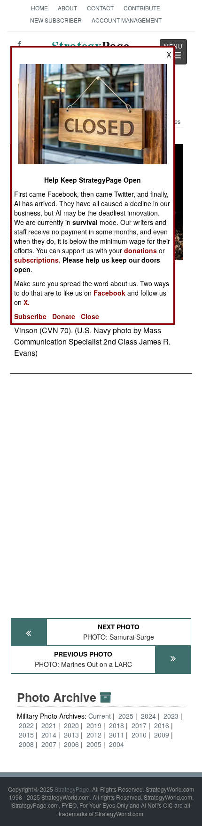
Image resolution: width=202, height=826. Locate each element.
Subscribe (30, 316)
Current (100, 716)
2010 (139, 734)
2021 (48, 725)
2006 (71, 744)
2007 (48, 744)
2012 (93, 734)
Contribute (142, 8)
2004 (116, 744)
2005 (93, 744)
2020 (71, 725)
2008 (26, 744)
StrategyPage (71, 789)
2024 (148, 716)
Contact (100, 8)
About (67, 8)
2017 (139, 725)
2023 (171, 716)
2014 (48, 734)
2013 (71, 734)
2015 (26, 734)
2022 (26, 725)
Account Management (127, 20)
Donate (63, 316)
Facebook (109, 292)
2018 (116, 725)
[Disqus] (101, 491)
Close (90, 316)
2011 (116, 734)
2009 (161, 734)
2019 (93, 725)
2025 (125, 716)
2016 (161, 725)
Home (39, 8)
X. (26, 302)
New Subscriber (56, 20)
